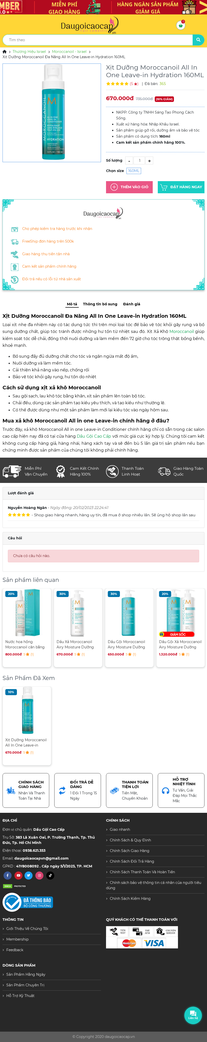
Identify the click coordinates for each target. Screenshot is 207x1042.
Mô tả (72, 304)
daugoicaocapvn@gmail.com (41, 858)
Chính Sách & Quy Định (130, 840)
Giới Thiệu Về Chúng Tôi (27, 928)
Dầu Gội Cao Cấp (94, 436)
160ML (133, 170)
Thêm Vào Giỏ (134, 187)
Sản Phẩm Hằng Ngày (25, 974)
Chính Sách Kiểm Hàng (130, 898)
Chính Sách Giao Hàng (129, 850)
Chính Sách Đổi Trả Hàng (132, 861)
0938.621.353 (34, 850)
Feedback (14, 950)
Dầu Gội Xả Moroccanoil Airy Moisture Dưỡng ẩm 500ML (136, 644)
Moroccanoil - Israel (69, 51)
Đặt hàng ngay (186, 187)
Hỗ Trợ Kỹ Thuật (20, 995)
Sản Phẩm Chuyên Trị (25, 985)
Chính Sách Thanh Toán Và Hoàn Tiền (142, 872)
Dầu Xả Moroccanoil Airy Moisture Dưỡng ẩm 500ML (31, 644)
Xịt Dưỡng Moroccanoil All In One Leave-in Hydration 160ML (26, 743)
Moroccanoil (181, 331)
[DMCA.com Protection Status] (15, 886)
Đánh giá (131, 304)
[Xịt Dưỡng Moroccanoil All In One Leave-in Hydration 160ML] (52, 112)
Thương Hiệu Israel (29, 51)
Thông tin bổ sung (100, 304)
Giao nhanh (120, 829)
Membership (17, 939)
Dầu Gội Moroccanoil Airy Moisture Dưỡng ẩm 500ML (82, 644)
